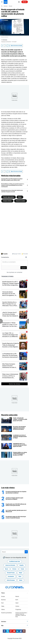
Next (2, 603)
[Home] (1, 6)
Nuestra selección (9, 415)
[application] (14, 27)
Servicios (3, 621)
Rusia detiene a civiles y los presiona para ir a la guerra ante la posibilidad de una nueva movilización (12, 185)
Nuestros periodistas (6, 612)
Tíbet (19, 576)
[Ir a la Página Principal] (5, 2)
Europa (3, 596)
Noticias (5, 6)
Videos (3, 609)
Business (3, 599)
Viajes (2, 606)
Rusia (19, 197)
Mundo (10, 6)
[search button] (26, 551)
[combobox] (14, 551)
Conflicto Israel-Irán (14, 561)
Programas (18, 609)
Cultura (17, 606)
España (22, 565)
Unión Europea (11, 580)
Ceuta (22, 569)
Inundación (11, 576)
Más (2, 625)
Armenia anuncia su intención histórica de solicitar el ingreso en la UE (12, 191)
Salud (20, 580)
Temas (3, 593)
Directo (25, 1)
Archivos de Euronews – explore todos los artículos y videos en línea (21, 614)
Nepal (20, 572)
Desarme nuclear (20, 200)
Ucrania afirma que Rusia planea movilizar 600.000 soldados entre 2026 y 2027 (12, 179)
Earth (16, 599)
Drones (14, 569)
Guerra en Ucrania (10, 565)
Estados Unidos (7, 200)
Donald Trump (11, 572)
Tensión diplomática (8, 197)
